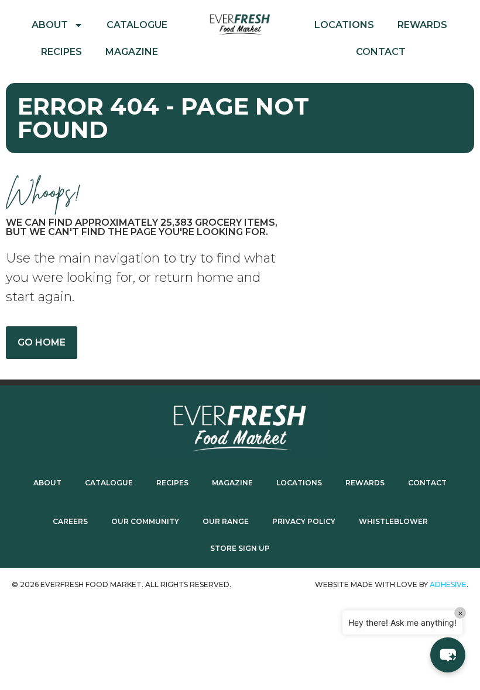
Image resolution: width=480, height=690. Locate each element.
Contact (381, 51)
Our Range (226, 521)
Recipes (61, 51)
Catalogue (137, 24)
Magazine (131, 51)
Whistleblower (393, 521)
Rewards (422, 24)
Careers (70, 521)
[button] (447, 654)
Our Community (145, 521)
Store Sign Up (240, 548)
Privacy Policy (303, 521)
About (50, 24)
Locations (344, 24)
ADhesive (448, 584)
